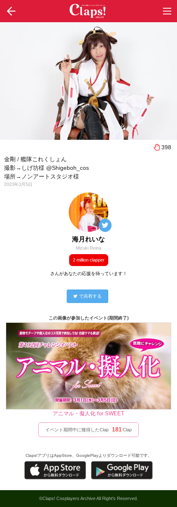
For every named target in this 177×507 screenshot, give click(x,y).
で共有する (90, 296)
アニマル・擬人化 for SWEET (88, 413)
